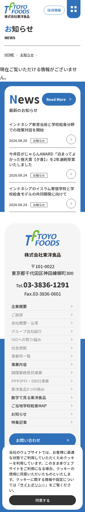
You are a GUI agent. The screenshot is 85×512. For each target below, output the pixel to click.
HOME (9, 54)
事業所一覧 (21, 356)
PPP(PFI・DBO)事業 (30, 381)
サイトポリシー (32, 485)
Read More (56, 99)
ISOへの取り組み (26, 339)
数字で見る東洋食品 (28, 397)
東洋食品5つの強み (27, 389)
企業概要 (19, 306)
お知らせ (27, 54)
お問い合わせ (28, 440)
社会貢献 (19, 348)
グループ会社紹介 (26, 331)
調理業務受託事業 (26, 372)
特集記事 (19, 422)
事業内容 (19, 364)
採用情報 (54, 10)
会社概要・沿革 (24, 323)
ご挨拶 (17, 315)
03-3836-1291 (46, 284)
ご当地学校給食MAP (29, 405)
